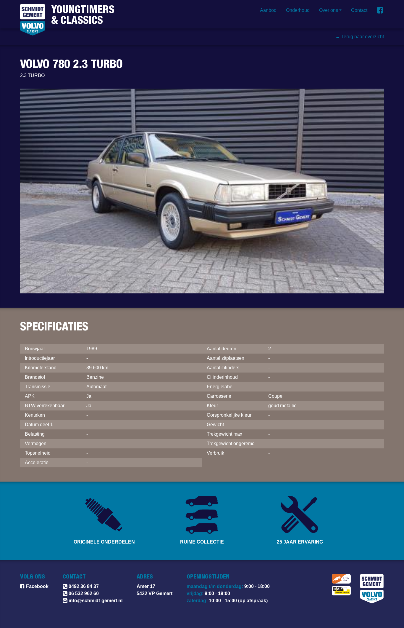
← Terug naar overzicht (359, 36)
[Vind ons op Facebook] (380, 10)
